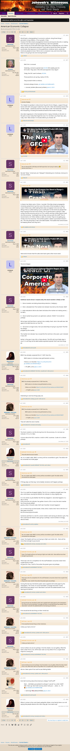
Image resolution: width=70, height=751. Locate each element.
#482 (67, 231)
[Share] (64, 35)
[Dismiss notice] (67, 20)
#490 (67, 469)
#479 (67, 125)
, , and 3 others (34, 716)
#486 (67, 375)
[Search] (67, 13)
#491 (67, 489)
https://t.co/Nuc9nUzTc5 (44, 362)
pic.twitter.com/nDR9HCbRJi (34, 687)
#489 (67, 448)
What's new (19, 13)
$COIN (46, 68)
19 (14, 32)
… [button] (9, 32)
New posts (4, 16)
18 (12, 32)
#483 (67, 261)
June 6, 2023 (50, 87)
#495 (67, 596)
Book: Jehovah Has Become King (48, 13)
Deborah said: (25, 99)
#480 (67, 160)
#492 (67, 528)
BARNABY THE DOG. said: (28, 452)
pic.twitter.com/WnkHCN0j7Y (32, 363)
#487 (67, 403)
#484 (67, 296)
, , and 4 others (35, 592)
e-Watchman (31, 13)
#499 (67, 678)
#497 (67, 637)
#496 (67, 618)
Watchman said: (26, 379)
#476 (67, 35)
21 (20, 32)
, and (32, 425)
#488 (67, 429)
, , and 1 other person (38, 371)
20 (17, 32)
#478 (67, 96)
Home (4, 13)
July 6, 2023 (37, 367)
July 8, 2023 (46, 691)
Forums (10, 13)
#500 (67, 699)
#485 (67, 352)
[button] (24, 13)
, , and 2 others (37, 465)
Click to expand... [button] (44, 199)
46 (27, 32)
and (29, 91)
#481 (67, 182)
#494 (67, 571)
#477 (67, 60)
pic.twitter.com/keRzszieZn (46, 84)
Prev (4, 32)
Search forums (12, 16)
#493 (67, 548)
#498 (67, 659)
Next (31, 32)
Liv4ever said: (25, 185)
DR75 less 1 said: (26, 575)
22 (22, 32)
